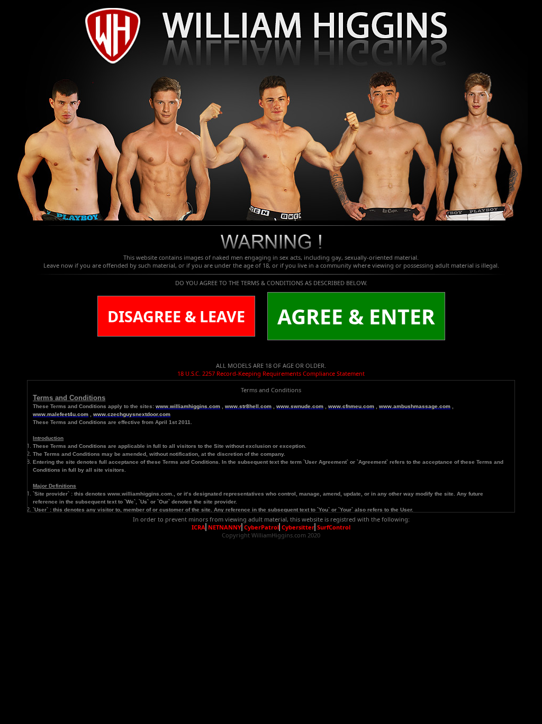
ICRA (198, 527)
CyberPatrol (261, 527)
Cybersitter (298, 527)
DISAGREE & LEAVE (176, 316)
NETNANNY (224, 527)
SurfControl (333, 527)
